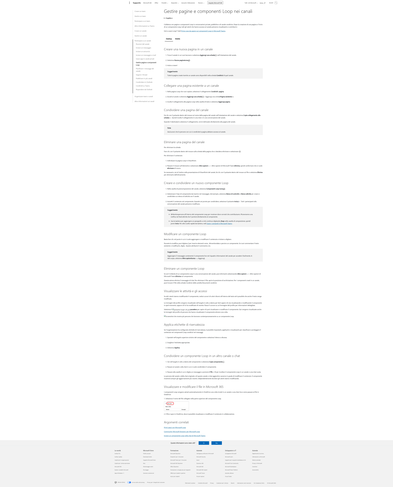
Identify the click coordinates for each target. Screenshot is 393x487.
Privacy (212, 483)
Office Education (174, 466)
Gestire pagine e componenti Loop (146, 63)
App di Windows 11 (119, 473)
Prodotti (164, 3)
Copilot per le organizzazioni (122, 460)
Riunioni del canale (142, 44)
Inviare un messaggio (143, 48)
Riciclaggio (146, 470)
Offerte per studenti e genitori (177, 473)
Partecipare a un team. (142, 21)
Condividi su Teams (143, 86)
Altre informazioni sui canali (144, 101)
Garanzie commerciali (148, 473)
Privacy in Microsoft (257, 463)
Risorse (200, 3)
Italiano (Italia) (121, 482)
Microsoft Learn (229, 457)
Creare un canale (140, 31)
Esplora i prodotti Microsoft (121, 470)
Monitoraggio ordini (148, 466)
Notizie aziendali (256, 460)
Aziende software (229, 473)
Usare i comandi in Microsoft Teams (219, 223)
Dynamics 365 (199, 463)
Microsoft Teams (200, 473)
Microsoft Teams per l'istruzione (178, 460)
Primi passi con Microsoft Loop (175, 427)
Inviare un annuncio (143, 51)
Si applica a (168, 18)
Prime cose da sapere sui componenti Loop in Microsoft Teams (203, 31)
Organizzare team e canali (144, 96)
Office (156, 3)
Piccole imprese (200, 476)
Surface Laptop (118, 457)
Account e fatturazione (188, 3)
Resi (144, 463)
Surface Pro (117, 453)
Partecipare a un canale (143, 41)
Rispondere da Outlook (144, 89)
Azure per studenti (175, 476)
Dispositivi (174, 3)
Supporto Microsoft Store (149, 460)
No (217, 443)
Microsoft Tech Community (231, 463)
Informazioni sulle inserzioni (244, 483)
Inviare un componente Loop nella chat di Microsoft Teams (184, 436)
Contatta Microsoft (202, 483)
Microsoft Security (201, 457)
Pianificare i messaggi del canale (145, 69)
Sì (203, 443)
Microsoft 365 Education (176, 463)
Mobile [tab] (177, 39)
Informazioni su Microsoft (258, 457)
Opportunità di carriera (258, 453)
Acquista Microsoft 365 (215, 3)
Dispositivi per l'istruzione (176, 457)
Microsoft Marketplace (230, 466)
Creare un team (140, 11)
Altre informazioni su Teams (144, 26)
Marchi (232, 483)
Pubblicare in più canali (144, 78)
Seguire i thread (141, 75)
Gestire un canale (141, 36)
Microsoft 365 (147, 3)
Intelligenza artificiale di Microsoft (205, 453)
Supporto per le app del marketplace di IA (235, 460)
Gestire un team (140, 16)
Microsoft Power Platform (231, 470)
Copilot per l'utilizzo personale (122, 463)
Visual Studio (228, 476)
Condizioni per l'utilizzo (222, 483)
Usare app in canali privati (145, 59)
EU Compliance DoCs (259, 483)
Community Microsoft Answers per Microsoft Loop (182, 431)
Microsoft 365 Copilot (201, 470)
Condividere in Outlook (144, 82)
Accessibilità (255, 470)
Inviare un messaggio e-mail (146, 55)
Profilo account (147, 453)
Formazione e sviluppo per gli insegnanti (180, 470)
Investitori (254, 466)
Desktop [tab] (169, 39)
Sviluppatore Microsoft (230, 453)
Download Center (147, 457)
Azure (197, 460)
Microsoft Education (175, 453)
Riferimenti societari (190, 483)
